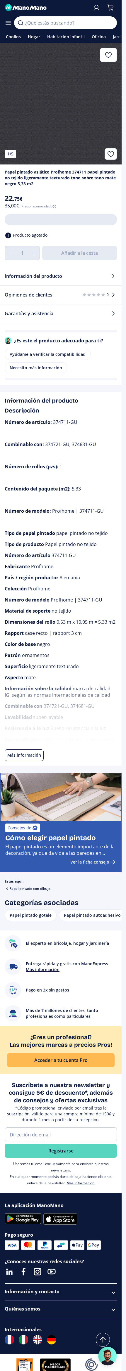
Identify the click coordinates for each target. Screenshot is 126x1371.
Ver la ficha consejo (89, 862)
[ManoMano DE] (51, 1339)
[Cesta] (110, 7)
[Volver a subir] (103, 1340)
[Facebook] (23, 1271)
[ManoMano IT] (23, 1339)
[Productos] (8, 22)
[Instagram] (37, 1271)
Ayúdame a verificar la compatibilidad (48, 354)
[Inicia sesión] (96, 7)
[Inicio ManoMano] (46, 7)
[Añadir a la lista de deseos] (111, 154)
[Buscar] (20, 23)
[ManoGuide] (107, 1356)
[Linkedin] (9, 1271)
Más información (81, 1183)
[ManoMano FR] (9, 1339)
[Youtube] (51, 1271)
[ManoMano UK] (37, 1339)
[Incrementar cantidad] (34, 253)
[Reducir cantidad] (10, 253)
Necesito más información (36, 367)
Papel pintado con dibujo (29, 888)
